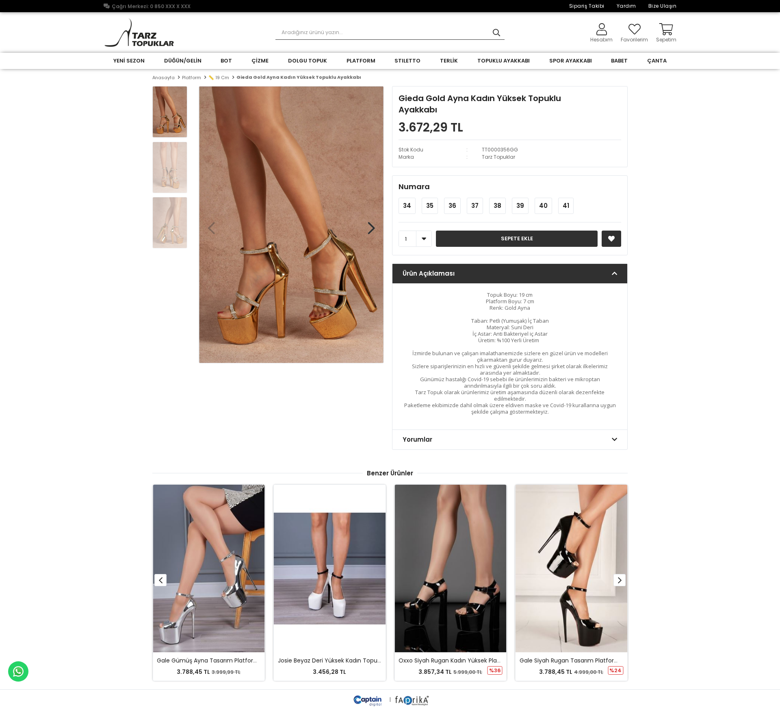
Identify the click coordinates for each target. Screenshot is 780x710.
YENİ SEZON (129, 61)
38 (497, 205)
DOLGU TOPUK (307, 61)
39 (520, 205)
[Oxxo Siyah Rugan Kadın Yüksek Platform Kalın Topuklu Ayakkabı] (450, 568)
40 (543, 205)
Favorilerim (634, 39)
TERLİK (449, 61)
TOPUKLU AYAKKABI (503, 61)
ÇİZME (260, 61)
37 (475, 205)
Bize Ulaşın (662, 5)
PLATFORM (361, 61)
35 (429, 205)
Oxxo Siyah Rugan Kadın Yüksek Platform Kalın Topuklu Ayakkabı (488, 660)
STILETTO (407, 61)
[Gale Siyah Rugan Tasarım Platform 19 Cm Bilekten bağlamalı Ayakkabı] (572, 568)
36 (452, 205)
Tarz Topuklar (498, 156)
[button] (371, 224)
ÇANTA (657, 61)
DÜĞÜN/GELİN (183, 61)
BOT (226, 61)
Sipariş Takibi (586, 5)
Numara (414, 186)
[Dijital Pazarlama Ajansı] (368, 700)
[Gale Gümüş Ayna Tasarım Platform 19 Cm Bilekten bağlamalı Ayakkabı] (209, 568)
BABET (619, 61)
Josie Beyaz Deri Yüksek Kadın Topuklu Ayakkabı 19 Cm (354, 660)
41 (566, 205)
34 (407, 205)
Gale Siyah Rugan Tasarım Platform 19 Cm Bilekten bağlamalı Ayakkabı (619, 660)
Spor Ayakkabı (570, 61)
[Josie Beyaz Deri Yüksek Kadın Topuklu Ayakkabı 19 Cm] (330, 568)
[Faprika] (412, 700)
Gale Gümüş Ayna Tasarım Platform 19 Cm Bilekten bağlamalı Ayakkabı (257, 660)
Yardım (626, 5)
